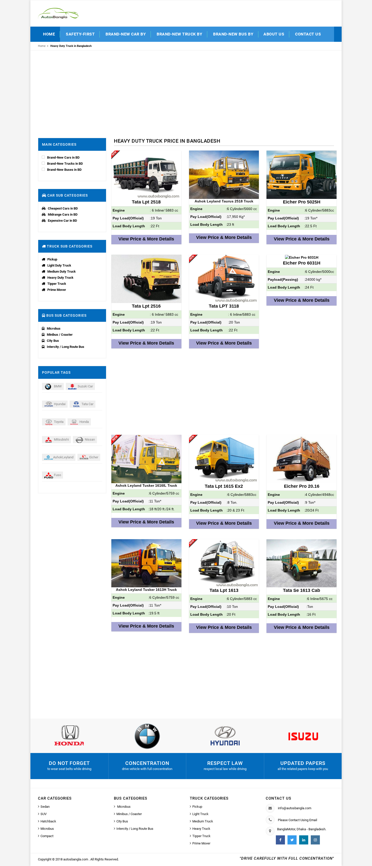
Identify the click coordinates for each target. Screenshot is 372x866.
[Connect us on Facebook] (280, 839)
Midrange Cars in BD (62, 214)
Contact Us (308, 34)
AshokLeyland (63, 457)
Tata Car (87, 404)
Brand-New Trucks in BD (65, 163)
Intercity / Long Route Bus (65, 347)
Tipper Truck (56, 284)
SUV (43, 814)
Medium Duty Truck (61, 271)
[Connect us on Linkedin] (303, 839)
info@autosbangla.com (294, 808)
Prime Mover (56, 290)
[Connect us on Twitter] (292, 839)
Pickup (52, 259)
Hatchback (48, 821)
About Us (273, 34)
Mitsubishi (61, 439)
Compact (46, 836)
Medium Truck (202, 821)
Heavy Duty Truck (60, 277)
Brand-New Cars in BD (63, 157)
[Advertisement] (186, 92)
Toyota (58, 422)
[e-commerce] (58, 13)
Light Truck (200, 814)
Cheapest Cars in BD (63, 208)
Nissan (89, 439)
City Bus (53, 341)
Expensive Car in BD (62, 220)
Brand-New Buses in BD (64, 170)
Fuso (57, 475)
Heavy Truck (201, 829)
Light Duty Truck (59, 265)
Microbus (53, 328)
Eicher (93, 457)
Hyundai (59, 404)
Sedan (45, 806)
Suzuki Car (85, 386)
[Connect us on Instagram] (315, 839)
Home (49, 34)
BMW (57, 386)
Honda (84, 422)
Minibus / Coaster (60, 334)
